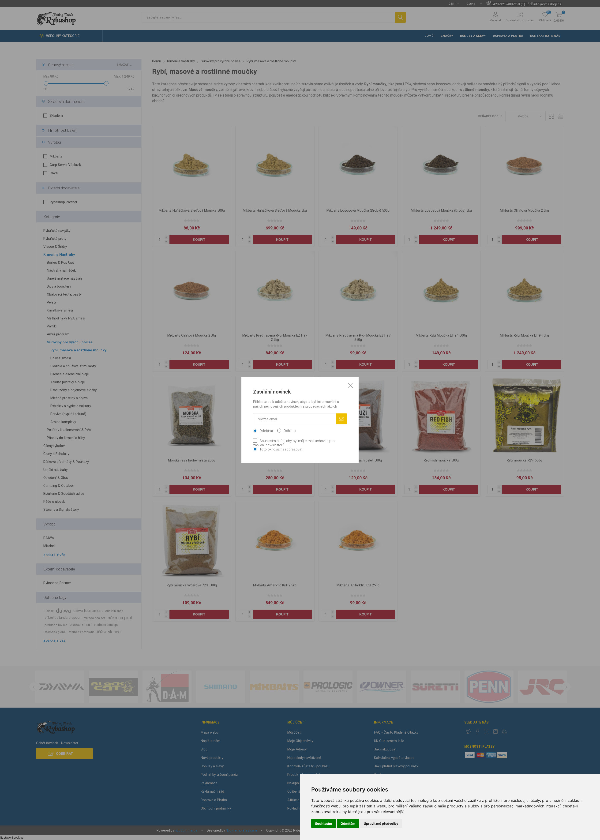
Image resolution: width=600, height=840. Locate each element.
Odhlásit (290, 431)
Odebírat (266, 431)
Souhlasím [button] (323, 823)
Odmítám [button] (348, 823)
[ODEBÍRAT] (341, 418)
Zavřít (350, 385)
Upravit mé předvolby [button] (381, 823)
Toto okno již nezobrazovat (280, 449)
